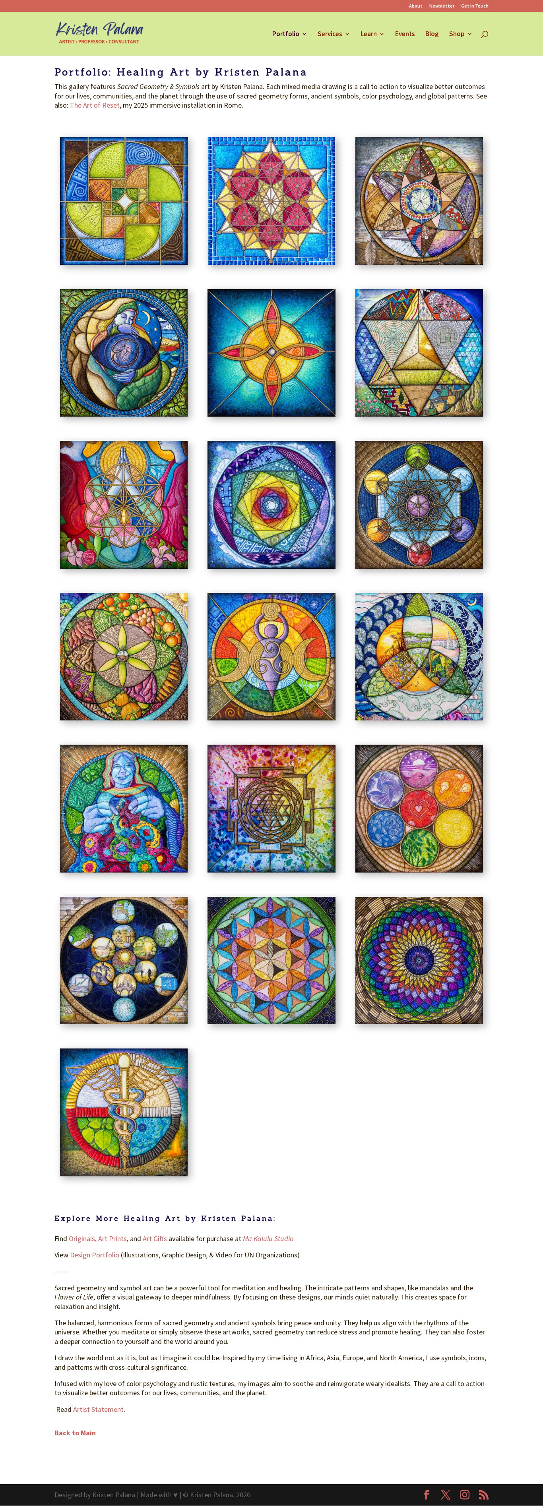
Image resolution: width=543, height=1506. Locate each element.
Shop (457, 34)
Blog (432, 34)
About (416, 6)
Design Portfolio (95, 1254)
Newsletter (441, 6)
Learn (369, 34)
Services (330, 34)
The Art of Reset (95, 105)
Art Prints (112, 1238)
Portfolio (285, 34)
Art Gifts (156, 1238)
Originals (82, 1238)
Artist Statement (98, 1409)
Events (405, 34)
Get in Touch (475, 6)
